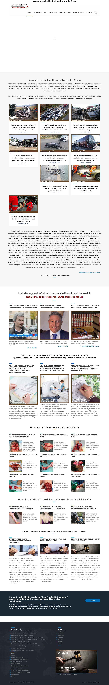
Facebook (60, 633)
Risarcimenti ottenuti (40, 12)
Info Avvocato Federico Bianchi (19, 659)
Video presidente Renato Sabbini (20, 672)
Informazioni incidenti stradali (20, 666)
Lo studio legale (15, 663)
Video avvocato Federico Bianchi (20, 670)
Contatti (89, 12)
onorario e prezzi (78, 12)
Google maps (61, 631)
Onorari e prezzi (15, 674)
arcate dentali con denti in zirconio (28, 445)
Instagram (61, 635)
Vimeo (60, 644)
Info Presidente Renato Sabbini (20, 661)
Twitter (60, 639)
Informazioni (53, 12)
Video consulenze (65, 12)
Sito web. (98, 682)
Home (29, 12)
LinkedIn (60, 637)
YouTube (60, 641)
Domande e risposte (17, 668)
